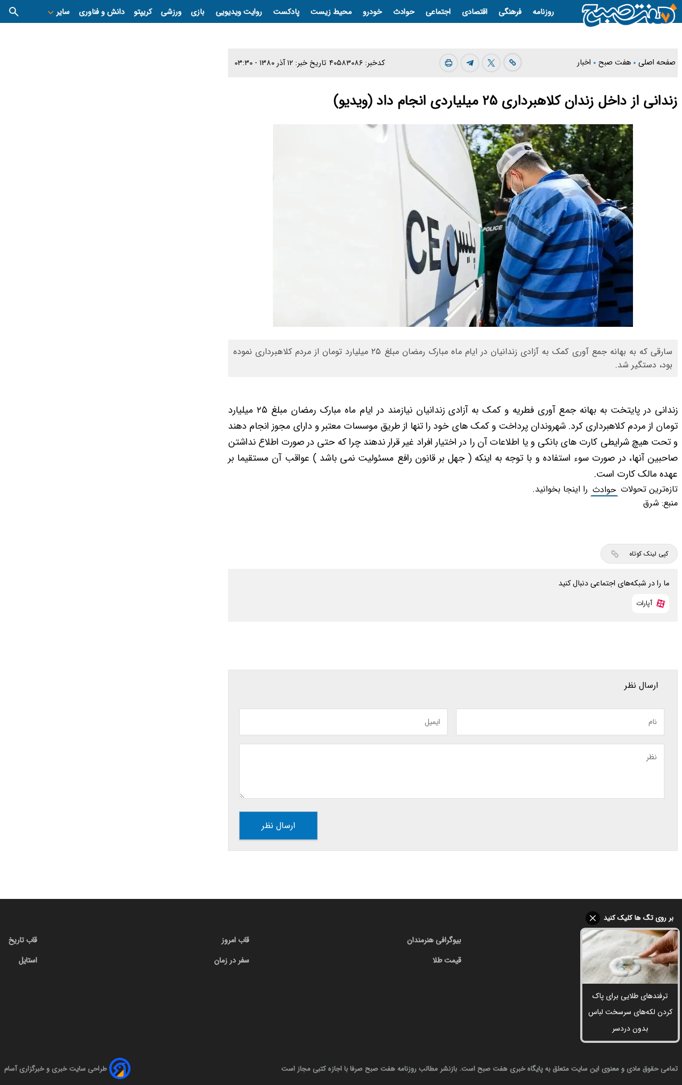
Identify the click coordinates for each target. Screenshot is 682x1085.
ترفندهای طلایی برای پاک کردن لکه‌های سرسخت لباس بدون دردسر (630, 1012)
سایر (62, 12)
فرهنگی (511, 12)
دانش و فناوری (102, 12)
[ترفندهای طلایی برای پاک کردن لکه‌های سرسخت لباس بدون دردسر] (630, 957)
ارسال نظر (278, 825)
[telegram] (469, 62)
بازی (199, 12)
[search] (13, 11)
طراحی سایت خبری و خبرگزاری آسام (55, 1068)
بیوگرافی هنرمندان (434, 940)
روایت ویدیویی (240, 12)
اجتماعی (439, 12)
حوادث (405, 12)
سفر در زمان (231, 960)
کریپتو (143, 12)
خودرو (373, 12)
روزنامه (543, 12)
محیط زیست (332, 12)
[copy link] (512, 62)
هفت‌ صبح (615, 63)
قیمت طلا (447, 960)
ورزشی (171, 12)
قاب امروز (235, 940)
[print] (448, 62)
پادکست (287, 12)
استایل (28, 960)
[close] (630, 918)
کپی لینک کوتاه (648, 554)
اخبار (585, 63)
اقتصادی (476, 12)
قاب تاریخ (23, 940)
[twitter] (491, 62)
